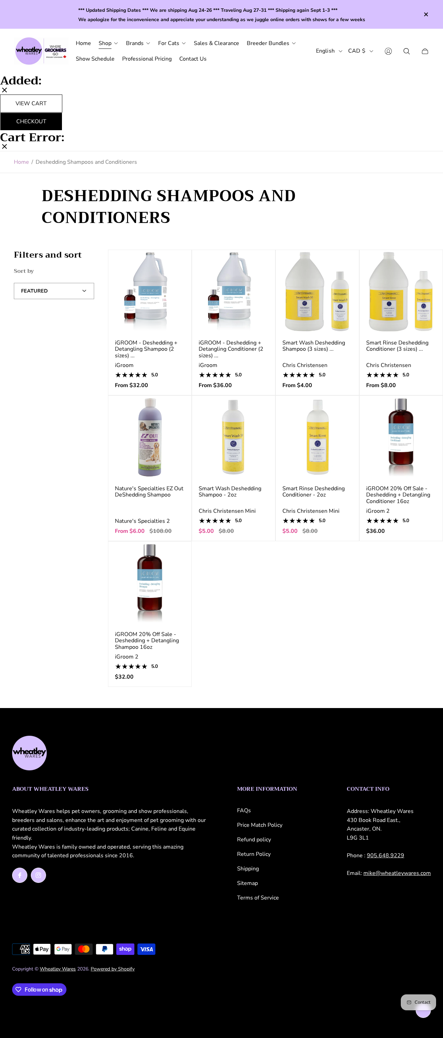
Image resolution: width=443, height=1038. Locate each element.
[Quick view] (180, 261)
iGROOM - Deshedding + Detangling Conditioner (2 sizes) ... (231, 349)
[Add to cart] (263, 406)
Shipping (248, 869)
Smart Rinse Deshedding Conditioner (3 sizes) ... (397, 346)
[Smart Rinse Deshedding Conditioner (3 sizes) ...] (401, 291)
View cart (31, 103)
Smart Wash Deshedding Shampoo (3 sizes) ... (313, 346)
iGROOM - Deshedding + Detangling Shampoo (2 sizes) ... (146, 349)
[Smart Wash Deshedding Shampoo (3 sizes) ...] (317, 291)
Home (21, 162)
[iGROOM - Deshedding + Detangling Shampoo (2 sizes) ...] (149, 291)
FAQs (244, 810)
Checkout (31, 121)
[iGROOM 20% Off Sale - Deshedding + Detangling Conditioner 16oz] (401, 437)
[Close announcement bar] (426, 14)
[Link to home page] (29, 754)
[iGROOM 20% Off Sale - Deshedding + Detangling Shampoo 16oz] (149, 583)
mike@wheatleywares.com (397, 873)
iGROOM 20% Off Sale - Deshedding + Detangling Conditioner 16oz (398, 494)
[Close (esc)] (4, 90)
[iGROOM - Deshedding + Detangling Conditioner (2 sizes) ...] (233, 291)
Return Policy (254, 854)
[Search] (406, 51)
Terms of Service (258, 898)
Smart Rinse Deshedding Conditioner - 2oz (313, 491)
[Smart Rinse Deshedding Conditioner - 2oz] (317, 437)
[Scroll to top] (423, 1010)
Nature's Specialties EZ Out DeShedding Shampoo (149, 491)
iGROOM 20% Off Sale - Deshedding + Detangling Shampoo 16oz (147, 640)
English (325, 51)
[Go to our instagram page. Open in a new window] (38, 875)
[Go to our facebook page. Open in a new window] (19, 875)
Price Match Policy (259, 825)
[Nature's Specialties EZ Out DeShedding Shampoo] (149, 437)
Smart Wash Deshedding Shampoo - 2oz (230, 491)
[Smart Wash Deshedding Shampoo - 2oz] (233, 437)
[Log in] (388, 51)
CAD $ (356, 51)
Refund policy (254, 839)
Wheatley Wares (58, 969)
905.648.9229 (385, 855)
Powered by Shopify (113, 969)
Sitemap (247, 883)
